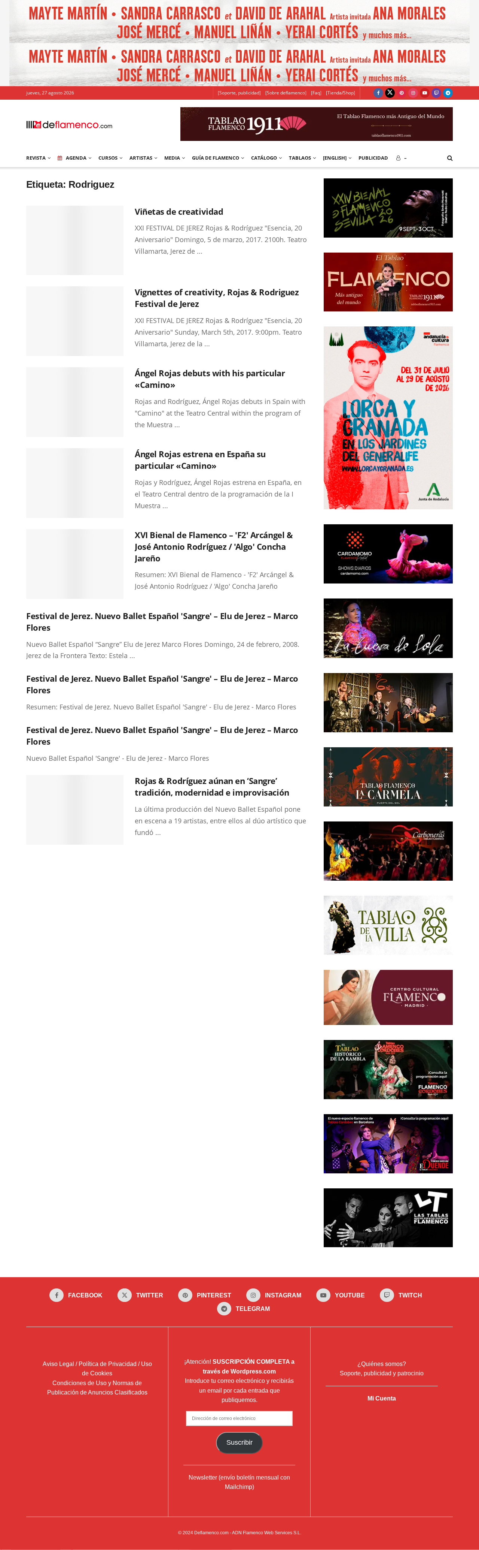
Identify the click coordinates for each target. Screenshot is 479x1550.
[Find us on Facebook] (378, 93)
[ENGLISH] (335, 157)
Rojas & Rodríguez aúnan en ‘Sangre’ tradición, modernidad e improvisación (212, 786)
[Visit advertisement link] (239, 21)
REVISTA (36, 157)
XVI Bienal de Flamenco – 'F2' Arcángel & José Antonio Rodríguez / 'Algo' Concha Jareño (214, 546)
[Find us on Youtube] (425, 93)
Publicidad (373, 157)
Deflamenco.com (211, 1532)
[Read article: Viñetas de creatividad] (74, 240)
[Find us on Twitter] (390, 93)
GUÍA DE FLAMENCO (215, 157)
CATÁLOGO (264, 157)
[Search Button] (450, 157)
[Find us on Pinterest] (401, 93)
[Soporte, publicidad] (239, 93)
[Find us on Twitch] (436, 93)
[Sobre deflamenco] (285, 93)
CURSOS (108, 157)
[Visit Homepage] (69, 124)
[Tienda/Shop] (340, 93)
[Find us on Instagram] (413, 93)
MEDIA (172, 157)
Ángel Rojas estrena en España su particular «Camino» (200, 459)
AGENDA (76, 157)
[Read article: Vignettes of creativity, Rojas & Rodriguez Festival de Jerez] (74, 321)
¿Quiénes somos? (381, 1364)
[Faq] (316, 93)
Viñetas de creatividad (179, 211)
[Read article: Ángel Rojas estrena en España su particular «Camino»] (74, 483)
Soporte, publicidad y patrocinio (382, 1373)
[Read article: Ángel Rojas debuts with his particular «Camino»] (74, 402)
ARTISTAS (140, 157)
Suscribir (239, 1442)
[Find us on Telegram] (448, 93)
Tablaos (300, 157)
